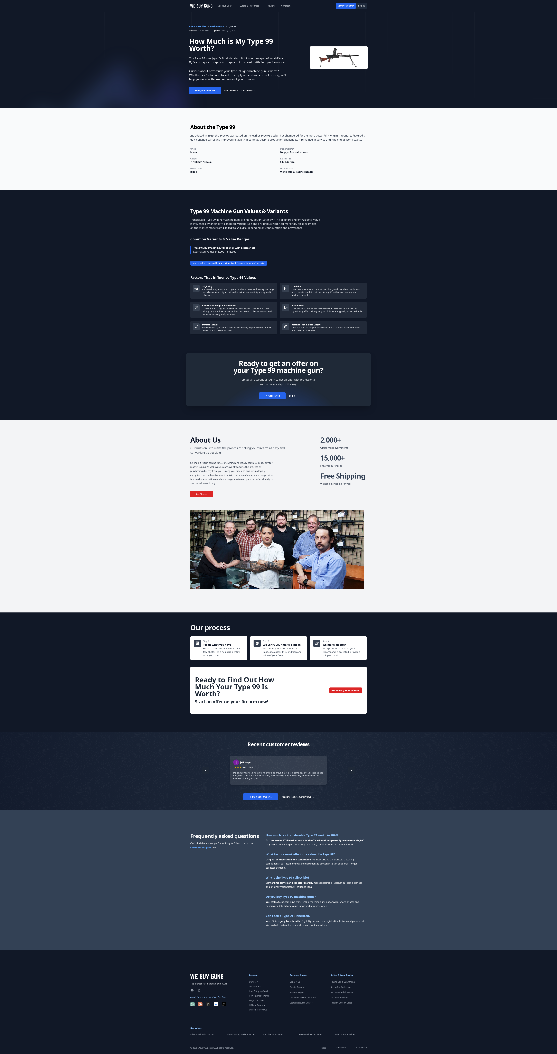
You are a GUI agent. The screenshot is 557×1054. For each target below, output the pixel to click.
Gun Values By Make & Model (241, 1034)
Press (323, 1047)
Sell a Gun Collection (341, 987)
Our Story (253, 981)
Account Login (297, 992)
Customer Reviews (258, 1009)
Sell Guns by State (339, 997)
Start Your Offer (346, 5)
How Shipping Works (259, 991)
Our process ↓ (248, 90)
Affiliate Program (257, 1005)
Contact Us (295, 981)
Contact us (286, 5)
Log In (361, 5)
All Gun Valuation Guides (202, 1034)
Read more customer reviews (298, 796)
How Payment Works (259, 995)
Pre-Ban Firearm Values (310, 1034)
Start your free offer (205, 90)
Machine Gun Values (273, 1034)
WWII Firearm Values (345, 1034)
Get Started (274, 395)
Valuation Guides (197, 26)
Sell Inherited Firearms (342, 992)
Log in (293, 395)
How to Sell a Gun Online (343, 981)
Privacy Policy (361, 1047)
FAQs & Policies (256, 1000)
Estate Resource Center (301, 1002)
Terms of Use (341, 1047)
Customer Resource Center (303, 997)
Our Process (255, 986)
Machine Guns (217, 26)
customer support (200, 847)
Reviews (271, 5)
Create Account (297, 987)
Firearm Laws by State (341, 1002)
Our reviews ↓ (231, 90)
